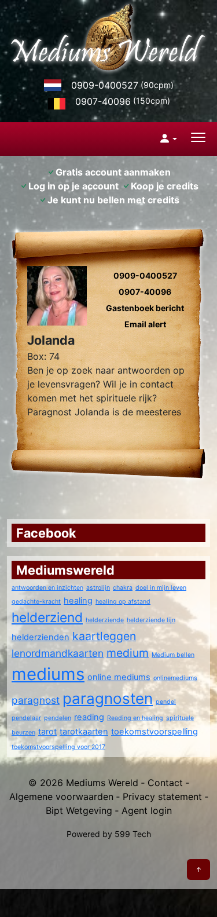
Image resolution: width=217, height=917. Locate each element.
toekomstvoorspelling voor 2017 (58, 747)
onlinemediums (175, 678)
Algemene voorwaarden (61, 796)
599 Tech (133, 834)
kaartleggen (104, 636)
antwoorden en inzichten (47, 587)
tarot (47, 731)
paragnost (36, 700)
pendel (166, 702)
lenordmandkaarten (58, 653)
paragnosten (107, 698)
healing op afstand (122, 601)
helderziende (105, 620)
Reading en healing (135, 718)
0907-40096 (103, 101)
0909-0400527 (104, 85)
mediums (48, 674)
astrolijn (98, 587)
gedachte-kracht (36, 601)
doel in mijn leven (160, 587)
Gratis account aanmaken (113, 172)
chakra (123, 587)
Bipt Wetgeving (79, 810)
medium (127, 653)
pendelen (57, 718)
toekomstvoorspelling (154, 731)
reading (89, 717)
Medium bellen (173, 655)
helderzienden (40, 637)
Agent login (147, 810)
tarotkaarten (84, 731)
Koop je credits (164, 186)
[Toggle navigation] (198, 138)
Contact (165, 782)
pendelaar (26, 718)
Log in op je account (73, 186)
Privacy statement (162, 796)
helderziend (47, 617)
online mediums (118, 677)
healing (78, 600)
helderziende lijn (151, 620)
